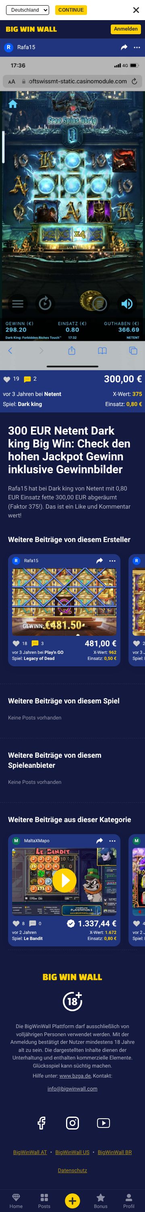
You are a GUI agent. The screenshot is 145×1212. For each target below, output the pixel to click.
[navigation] (29, 29)
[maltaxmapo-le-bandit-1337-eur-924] (64, 882)
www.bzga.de (75, 1076)
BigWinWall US (72, 1153)
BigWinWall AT (30, 1153)
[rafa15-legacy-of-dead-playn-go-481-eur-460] (64, 602)
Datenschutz (72, 1171)
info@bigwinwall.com (72, 1089)
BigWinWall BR (115, 1153)
